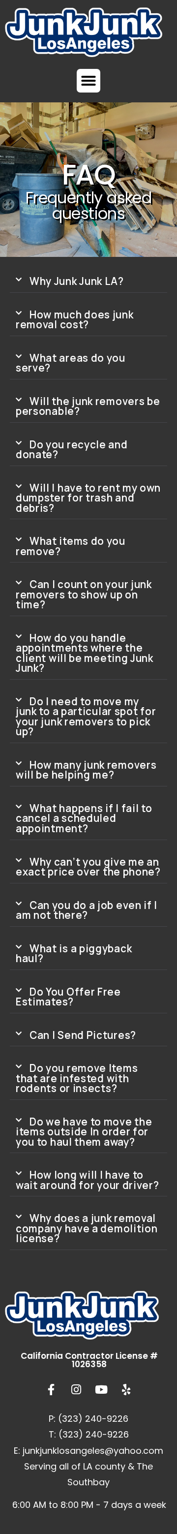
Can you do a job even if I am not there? (86, 910)
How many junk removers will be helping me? (86, 770)
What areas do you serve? (70, 363)
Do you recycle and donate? (72, 450)
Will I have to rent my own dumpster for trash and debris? (88, 498)
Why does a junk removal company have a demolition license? (87, 1228)
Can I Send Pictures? (83, 1035)
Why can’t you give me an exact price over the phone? (88, 867)
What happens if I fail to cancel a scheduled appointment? (84, 818)
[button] (88, 81)
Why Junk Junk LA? (77, 281)
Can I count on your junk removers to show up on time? (84, 594)
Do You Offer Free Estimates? (68, 997)
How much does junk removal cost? (75, 320)
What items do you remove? (70, 546)
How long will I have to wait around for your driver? (87, 1180)
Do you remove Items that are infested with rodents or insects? (77, 1078)
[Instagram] (76, 1389)
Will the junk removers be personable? (88, 406)
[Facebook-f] (51, 1389)
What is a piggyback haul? (74, 953)
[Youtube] (101, 1389)
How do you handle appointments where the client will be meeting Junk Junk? (84, 653)
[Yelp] (126, 1389)
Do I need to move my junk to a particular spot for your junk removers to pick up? (86, 716)
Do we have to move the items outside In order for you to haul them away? (84, 1132)
